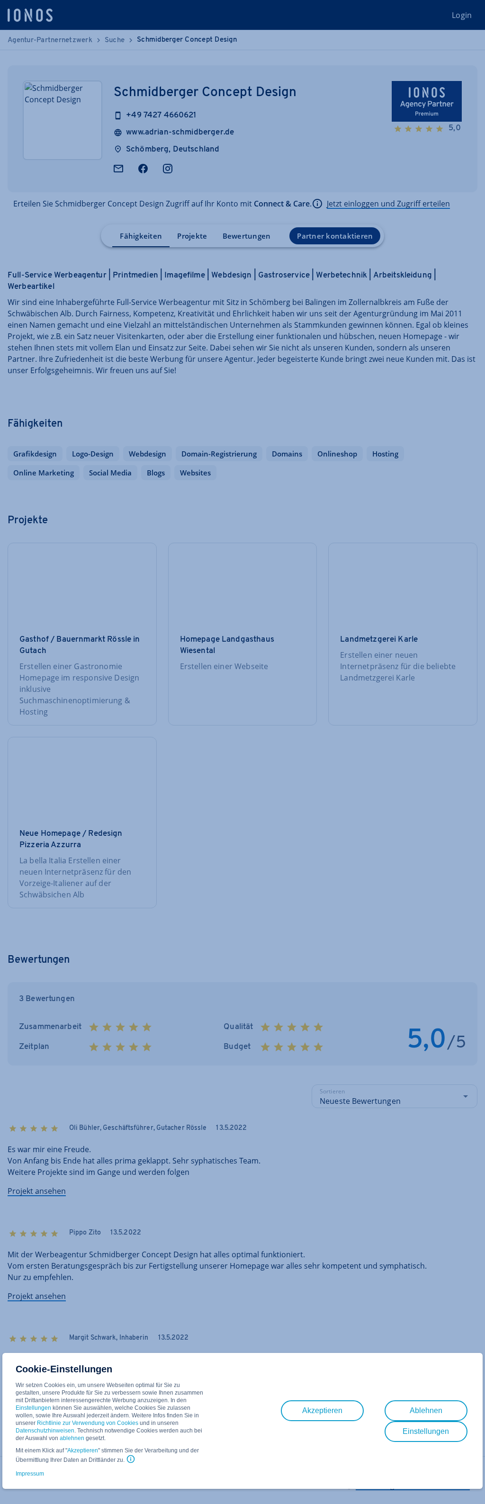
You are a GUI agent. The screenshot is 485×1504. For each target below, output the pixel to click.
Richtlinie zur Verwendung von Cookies (87, 1423)
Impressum (30, 1473)
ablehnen (72, 1438)
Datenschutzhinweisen (45, 1430)
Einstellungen (33, 1408)
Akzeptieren (82, 1450)
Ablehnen (426, 1410)
